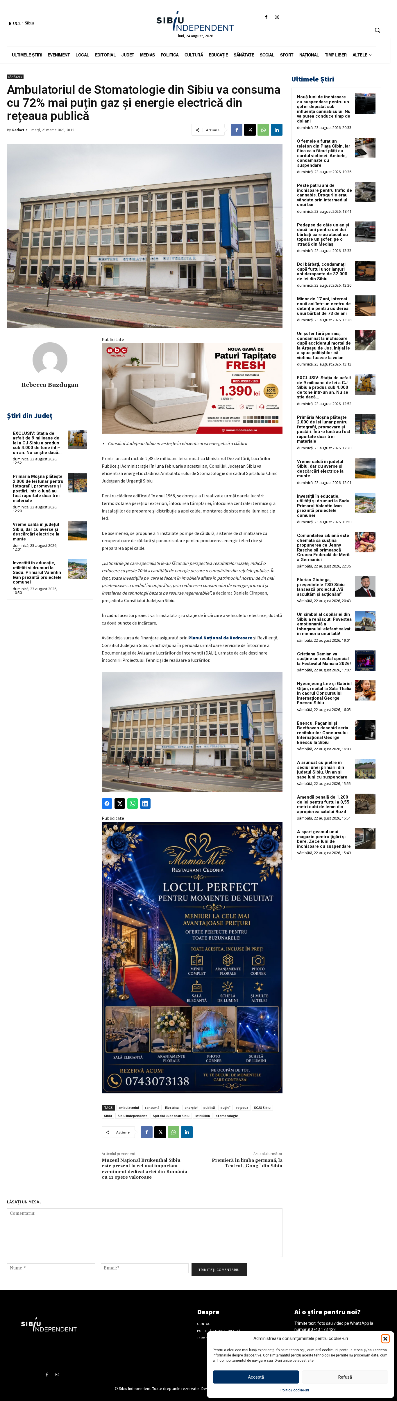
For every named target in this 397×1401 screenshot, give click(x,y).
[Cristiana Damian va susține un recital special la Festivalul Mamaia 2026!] (365, 660)
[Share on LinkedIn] (145, 803)
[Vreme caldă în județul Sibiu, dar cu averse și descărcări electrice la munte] (77, 530)
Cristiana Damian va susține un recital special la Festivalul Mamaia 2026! (324, 658)
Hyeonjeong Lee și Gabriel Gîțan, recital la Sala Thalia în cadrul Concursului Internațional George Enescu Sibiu (324, 693)
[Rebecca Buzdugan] (50, 359)
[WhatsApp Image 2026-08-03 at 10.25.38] (192, 388)
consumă (152, 1107)
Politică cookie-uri (294, 1390)
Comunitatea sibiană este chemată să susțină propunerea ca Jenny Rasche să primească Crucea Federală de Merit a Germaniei (323, 547)
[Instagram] (277, 17)
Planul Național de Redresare (220, 638)
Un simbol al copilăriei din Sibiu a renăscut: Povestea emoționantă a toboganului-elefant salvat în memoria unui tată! (324, 624)
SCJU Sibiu (262, 1107)
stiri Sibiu (202, 1115)
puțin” (225, 1107)
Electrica (172, 1107)
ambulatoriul (129, 1107)
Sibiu (108, 1115)
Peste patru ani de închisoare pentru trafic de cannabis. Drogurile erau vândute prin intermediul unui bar (324, 195)
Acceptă (256, 1377)
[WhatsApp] (263, 130)
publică (209, 1107)
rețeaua (242, 1107)
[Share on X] (120, 803)
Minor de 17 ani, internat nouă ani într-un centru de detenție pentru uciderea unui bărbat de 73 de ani (324, 306)
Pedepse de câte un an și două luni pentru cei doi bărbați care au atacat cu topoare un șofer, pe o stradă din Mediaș (323, 234)
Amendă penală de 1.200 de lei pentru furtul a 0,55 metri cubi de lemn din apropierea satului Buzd (323, 804)
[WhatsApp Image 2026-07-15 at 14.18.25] (192, 958)
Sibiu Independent (132, 1115)
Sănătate (15, 77)
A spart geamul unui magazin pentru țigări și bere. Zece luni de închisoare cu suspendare (324, 839)
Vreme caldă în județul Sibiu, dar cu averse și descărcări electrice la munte (36, 532)
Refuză (345, 1377)
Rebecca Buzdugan (49, 385)
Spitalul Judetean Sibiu (171, 1115)
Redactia (20, 129)
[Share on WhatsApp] (132, 803)
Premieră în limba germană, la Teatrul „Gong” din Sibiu (247, 1163)
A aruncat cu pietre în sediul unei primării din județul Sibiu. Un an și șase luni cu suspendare (322, 770)
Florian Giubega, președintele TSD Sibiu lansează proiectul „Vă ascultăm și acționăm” (321, 587)
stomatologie (227, 1115)
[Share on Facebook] (107, 803)
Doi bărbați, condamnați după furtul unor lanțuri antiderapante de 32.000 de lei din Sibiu (322, 271)
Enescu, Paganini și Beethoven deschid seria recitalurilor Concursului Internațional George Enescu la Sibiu (322, 733)
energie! (191, 1107)
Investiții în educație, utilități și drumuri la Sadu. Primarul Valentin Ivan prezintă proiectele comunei (37, 572)
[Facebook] (266, 17)
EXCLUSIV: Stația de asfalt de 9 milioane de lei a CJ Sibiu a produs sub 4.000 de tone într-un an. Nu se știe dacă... (37, 443)
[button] (385, 1339)
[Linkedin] (276, 130)
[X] (250, 130)
